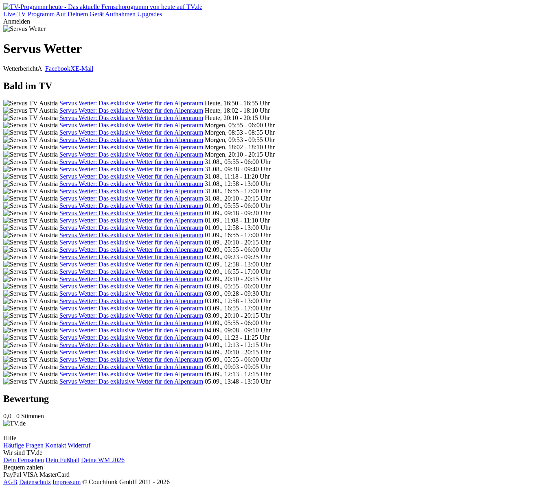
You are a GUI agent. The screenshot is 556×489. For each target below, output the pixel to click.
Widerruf (79, 445)
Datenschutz (35, 481)
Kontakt (55, 445)
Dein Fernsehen (23, 459)
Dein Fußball (62, 459)
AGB (10, 481)
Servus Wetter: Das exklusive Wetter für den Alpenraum (131, 103)
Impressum (67, 481)
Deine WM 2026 (103, 459)
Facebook (57, 68)
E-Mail (84, 68)
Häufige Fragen (23, 445)
